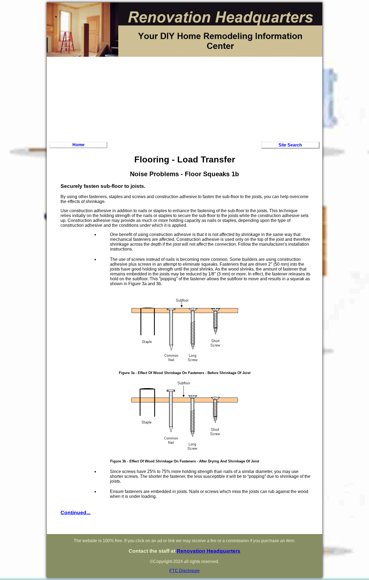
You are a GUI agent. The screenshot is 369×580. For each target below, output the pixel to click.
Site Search (290, 145)
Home (78, 144)
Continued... (75, 512)
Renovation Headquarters (208, 551)
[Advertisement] (184, 98)
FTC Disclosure (184, 570)
